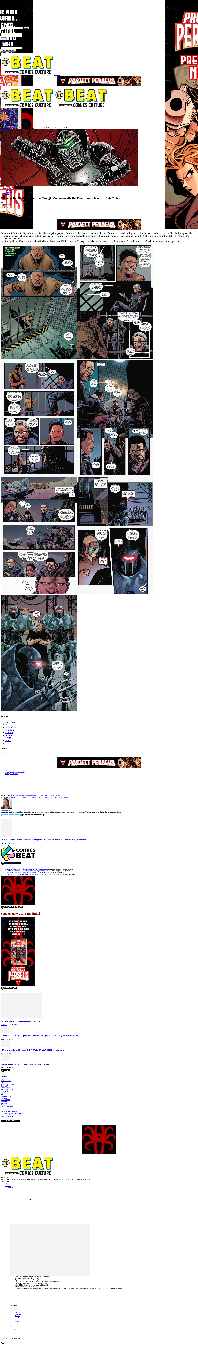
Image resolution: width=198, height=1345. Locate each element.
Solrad (3, 1105)
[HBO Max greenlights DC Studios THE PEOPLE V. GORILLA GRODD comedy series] (5, 1046)
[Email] (46, 212)
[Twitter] (13, 212)
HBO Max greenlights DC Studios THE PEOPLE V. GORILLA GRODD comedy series (32, 1050)
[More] (62, 212)
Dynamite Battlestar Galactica (15, 772)
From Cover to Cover (7, 1089)
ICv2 (2, 1094)
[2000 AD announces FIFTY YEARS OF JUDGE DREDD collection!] (5, 1061)
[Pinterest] (21, 212)
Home (3, 128)
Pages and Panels (6, 1096)
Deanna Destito (6, 204)
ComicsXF (4, 1086)
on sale (122, 233)
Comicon (4, 1082)
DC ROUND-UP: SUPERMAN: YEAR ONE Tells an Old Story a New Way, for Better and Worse (38, 797)
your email (25, 48)
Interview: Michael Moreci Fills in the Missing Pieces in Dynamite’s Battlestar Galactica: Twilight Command (44, 840)
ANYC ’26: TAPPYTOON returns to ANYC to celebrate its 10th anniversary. (29, 874)
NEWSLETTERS (11, 125)
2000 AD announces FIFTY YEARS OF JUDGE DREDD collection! (25, 1064)
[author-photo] (6, 808)
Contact (8, 1186)
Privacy (3, 42)
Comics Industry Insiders (9, 1111)
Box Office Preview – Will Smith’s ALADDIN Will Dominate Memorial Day (35, 795)
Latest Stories (14, 863)
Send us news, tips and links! (20, 914)
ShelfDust (4, 1101)
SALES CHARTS (11, 118)
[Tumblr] (54, 212)
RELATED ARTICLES (11, 815)
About (8, 1184)
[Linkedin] (29, 212)
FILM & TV (9, 113)
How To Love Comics (8, 1093)
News (7, 194)
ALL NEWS (9, 123)
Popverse (4, 1098)
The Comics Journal (7, 1106)
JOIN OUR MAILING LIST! (14, 24)
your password (27, 36)
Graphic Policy (6, 1091)
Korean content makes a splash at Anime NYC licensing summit (27, 869)
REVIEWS (9, 119)
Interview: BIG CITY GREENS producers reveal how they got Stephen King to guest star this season (39, 1035)
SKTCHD (4, 1103)
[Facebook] (4, 212)
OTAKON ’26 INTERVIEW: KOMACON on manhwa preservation (26, 871)
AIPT (2, 1079)
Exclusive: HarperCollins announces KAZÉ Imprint (20, 1021)
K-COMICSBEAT (11, 116)
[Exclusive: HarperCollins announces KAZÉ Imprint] (21, 1018)
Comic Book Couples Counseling (11, 1115)
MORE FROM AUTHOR (33, 815)
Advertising (9, 1187)
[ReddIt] (37, 212)
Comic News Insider (7, 1116)
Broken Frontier (6, 1081)
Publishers (9, 190)
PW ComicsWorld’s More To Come (12, 1113)
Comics (7, 128)
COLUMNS (9, 121)
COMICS (8, 111)
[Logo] (28, 108)
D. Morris (4, 1025)
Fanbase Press (5, 1088)
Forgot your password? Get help (11, 41)
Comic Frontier (10, 1084)
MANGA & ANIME (11, 114)
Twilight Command (12, 774)
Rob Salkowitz (5, 1100)
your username (27, 34)
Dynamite (9, 192)
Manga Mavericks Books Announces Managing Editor (23, 872)
